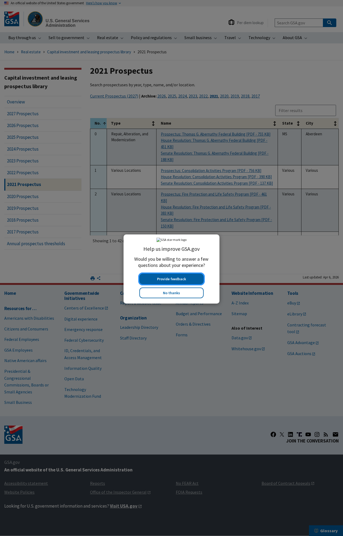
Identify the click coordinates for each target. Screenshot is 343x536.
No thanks (171, 291)
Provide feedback (171, 278)
